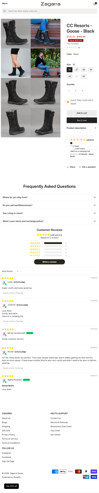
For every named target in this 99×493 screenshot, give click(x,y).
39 (91, 69)
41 (77, 76)
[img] (8, 278)
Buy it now (82, 120)
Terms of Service (10, 439)
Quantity (71, 84)
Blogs (4, 422)
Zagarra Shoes (16, 473)
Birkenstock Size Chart (61, 426)
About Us (6, 418)
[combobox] (49, 11)
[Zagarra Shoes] (50, 4)
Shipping (6, 426)
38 (83, 69)
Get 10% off (11, 486)
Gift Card (6, 430)
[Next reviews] (92, 148)
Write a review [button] (49, 262)
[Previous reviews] (71, 148)
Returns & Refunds (59, 422)
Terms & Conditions (11, 443)
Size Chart (55, 430)
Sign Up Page (8, 461)
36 (69, 69)
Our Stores (55, 434)
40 (69, 76)
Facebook (6, 457)
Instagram (6, 453)
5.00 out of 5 (56, 235)
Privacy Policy (8, 434)
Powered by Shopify (11, 477)
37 (77, 69)
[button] (94, 4)
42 (83, 76)
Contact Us (56, 418)
